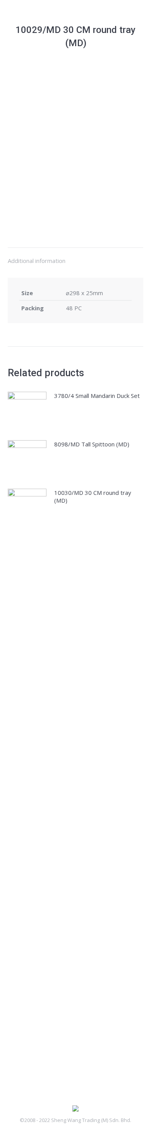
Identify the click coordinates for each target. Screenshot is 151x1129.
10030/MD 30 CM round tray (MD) (92, 496)
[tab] (75, 256)
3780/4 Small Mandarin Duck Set (97, 395)
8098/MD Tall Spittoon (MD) (91, 444)
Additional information (36, 261)
